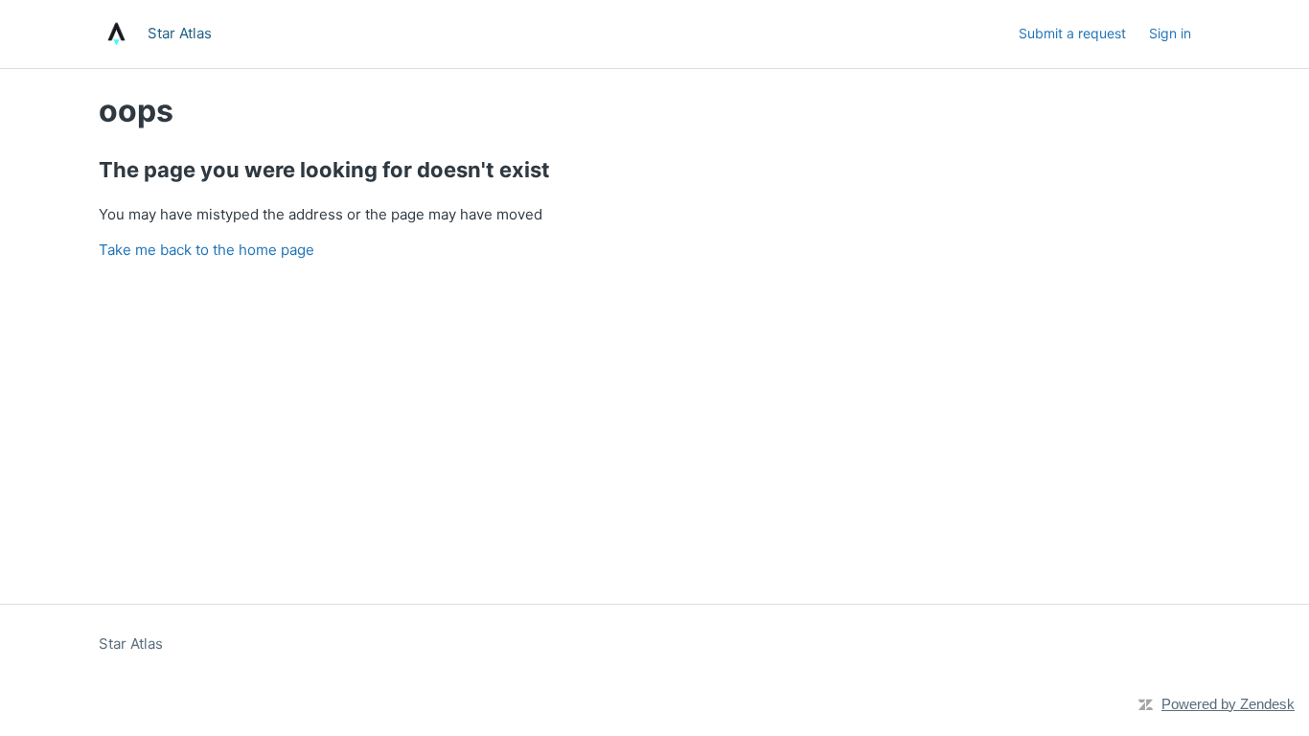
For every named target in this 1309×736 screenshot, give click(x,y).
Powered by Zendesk (1228, 704)
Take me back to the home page (206, 250)
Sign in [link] (1170, 33)
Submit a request (1072, 33)
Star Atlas (131, 643)
